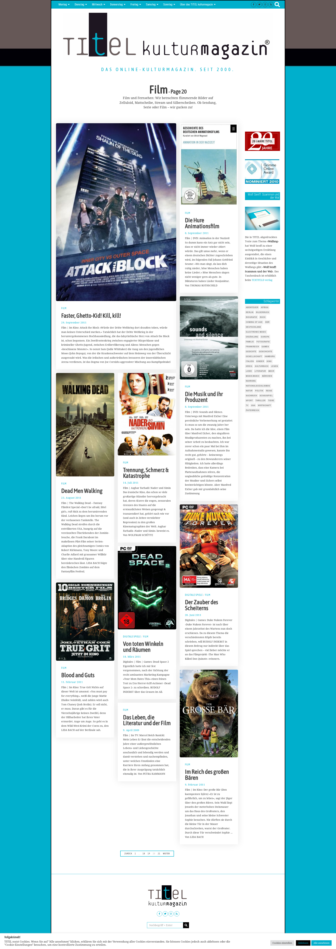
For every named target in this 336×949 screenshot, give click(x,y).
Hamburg (270, 356)
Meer (271, 371)
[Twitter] (259, 4)
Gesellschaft (254, 356)
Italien (250, 361)
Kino (269, 361)
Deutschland (253, 327)
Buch (262, 317)
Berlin (249, 312)
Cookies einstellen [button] (282, 942)
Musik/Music (253, 376)
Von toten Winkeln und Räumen (143, 646)
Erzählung (252, 337)
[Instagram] (265, 4)
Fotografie (263, 341)
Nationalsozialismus (258, 386)
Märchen (267, 376)
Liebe (249, 371)
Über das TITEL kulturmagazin (196, 4)
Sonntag (167, 4)
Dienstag (79, 4)
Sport (249, 400)
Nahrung (251, 381)
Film (63, 308)
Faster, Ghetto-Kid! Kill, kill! (91, 315)
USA (253, 405)
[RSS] (271, 4)
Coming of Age (254, 322)
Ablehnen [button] (303, 942)
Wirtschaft (264, 405)
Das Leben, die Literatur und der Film (147, 720)
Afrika (264, 307)
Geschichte (265, 351)
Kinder (260, 361)
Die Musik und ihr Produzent (204, 397)
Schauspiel (266, 395)
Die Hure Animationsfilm (202, 223)
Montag (62, 4)
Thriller (260, 400)
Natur (249, 390)
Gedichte (251, 351)
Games (265, 346)
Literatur (260, 371)
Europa (265, 337)
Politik (259, 390)
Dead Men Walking (82, 490)
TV (247, 405)
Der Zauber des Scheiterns (201, 605)
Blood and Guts (77, 675)
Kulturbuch (261, 366)
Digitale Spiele (194, 595)
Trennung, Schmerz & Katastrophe (146, 473)
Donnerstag (116, 4)
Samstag (151, 4)
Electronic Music (256, 332)
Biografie (251, 317)
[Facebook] (253, 4)
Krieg (249, 366)
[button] (186, 925)
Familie (250, 341)
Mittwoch (97, 4)
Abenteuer (252, 307)
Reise (269, 390)
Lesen (274, 366)
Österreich (252, 410)
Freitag (134, 4)
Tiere (271, 400)
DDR (267, 322)
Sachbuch (251, 395)
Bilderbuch (262, 312)
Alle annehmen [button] (321, 942)
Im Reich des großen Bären (207, 774)
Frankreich (252, 346)
